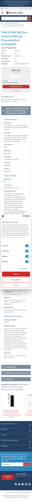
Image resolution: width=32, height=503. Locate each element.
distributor (16, 99)
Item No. (4, 51)
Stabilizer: (7, 297)
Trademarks (27, 492)
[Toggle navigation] (2, 12)
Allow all (16, 274)
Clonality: (7, 162)
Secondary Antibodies (12, 23)
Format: (6, 168)
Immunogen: (8, 185)
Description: (8, 123)
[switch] (27, 251)
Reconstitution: (9, 307)
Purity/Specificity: (10, 191)
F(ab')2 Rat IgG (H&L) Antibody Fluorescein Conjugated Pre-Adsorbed (11, 413)
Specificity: (7, 150)
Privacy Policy (16, 492)
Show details (23, 268)
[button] (30, 8)
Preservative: (8, 291)
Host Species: (5, 61)
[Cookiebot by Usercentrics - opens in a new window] (23, 216)
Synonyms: (7, 133)
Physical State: (6, 56)
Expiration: (7, 353)
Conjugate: (4, 64)
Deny (16, 285)
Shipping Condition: (10, 320)
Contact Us (7, 477)
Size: (2, 53)
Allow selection (16, 279)
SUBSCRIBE (27, 464)
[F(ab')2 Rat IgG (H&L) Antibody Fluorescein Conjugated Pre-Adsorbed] (11, 400)
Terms (8, 492)
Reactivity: (4, 58)
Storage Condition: (10, 326)
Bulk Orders (16, 90)
